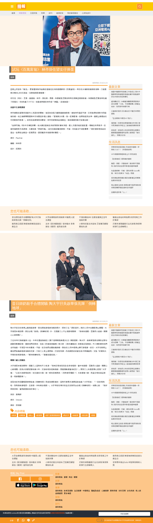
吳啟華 (75, 415)
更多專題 (67, 493)
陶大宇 (66, 415)
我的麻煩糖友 (72, 13)
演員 (93, 415)
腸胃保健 (113, 490)
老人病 (138, 490)
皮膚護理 (58, 493)
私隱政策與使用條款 (57, 513)
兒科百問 (122, 490)
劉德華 (39, 415)
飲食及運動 (68, 490)
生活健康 (77, 490)
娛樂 (12, 77)
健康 (13, 13)
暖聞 (75, 477)
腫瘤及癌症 (95, 490)
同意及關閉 (124, 514)
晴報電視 (22, 13)
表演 (14, 415)
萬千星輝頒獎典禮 (53, 415)
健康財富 (59, 13)
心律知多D (86, 13)
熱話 (70, 477)
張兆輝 (85, 415)
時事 (43, 13)
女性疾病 (130, 490)
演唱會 (22, 415)
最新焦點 (58, 477)
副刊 (50, 13)
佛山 (31, 415)
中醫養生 (86, 490)
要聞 (65, 477)
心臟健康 (105, 490)
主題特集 (33, 13)
